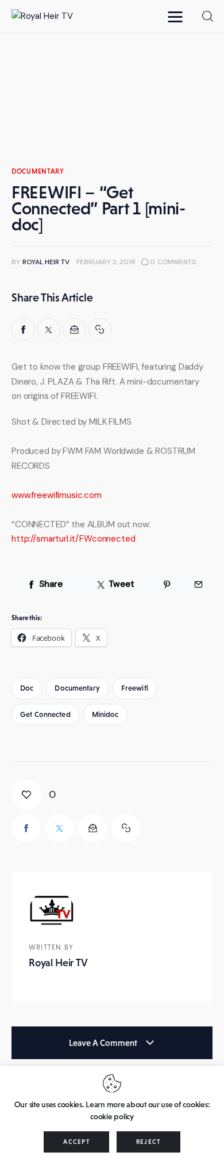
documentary (37, 171)
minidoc (105, 714)
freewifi (134, 688)
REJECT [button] (148, 1141)
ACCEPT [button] (76, 1141)
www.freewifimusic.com (56, 495)
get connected (45, 714)
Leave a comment (104, 1043)
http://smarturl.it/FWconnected (73, 538)
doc (26, 688)
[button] (178, 16)
